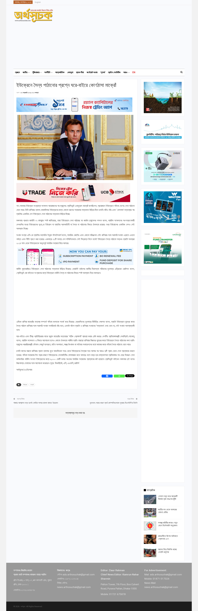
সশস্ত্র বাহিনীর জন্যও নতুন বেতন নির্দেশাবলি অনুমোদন (167, 524)
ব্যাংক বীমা (80, 72)
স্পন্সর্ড (102, 72)
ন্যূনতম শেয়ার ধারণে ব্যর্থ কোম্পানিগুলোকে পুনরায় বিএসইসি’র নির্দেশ (113, 403)
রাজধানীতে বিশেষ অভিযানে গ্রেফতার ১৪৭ (168, 537)
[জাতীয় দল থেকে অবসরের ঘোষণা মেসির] (150, 512)
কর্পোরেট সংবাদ (92, 72)
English (38, 2)
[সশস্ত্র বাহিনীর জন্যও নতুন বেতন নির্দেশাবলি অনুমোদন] (150, 526)
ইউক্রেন (25, 384)
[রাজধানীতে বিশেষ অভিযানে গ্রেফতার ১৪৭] (150, 539)
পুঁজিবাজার (35, 72)
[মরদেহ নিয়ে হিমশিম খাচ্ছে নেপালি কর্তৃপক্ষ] (150, 552)
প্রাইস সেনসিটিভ (114, 72)
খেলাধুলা (70, 72)
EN (133, 72)
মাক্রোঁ (32, 384)
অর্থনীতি (47, 72)
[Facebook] (107, 376)
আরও (125, 72)
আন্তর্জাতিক (59, 72)
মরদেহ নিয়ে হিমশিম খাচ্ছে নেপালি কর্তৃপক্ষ (167, 550)
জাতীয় (25, 72)
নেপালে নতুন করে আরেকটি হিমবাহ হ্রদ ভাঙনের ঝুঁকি (167, 497)
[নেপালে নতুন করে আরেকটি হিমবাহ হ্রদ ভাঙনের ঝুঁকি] (150, 499)
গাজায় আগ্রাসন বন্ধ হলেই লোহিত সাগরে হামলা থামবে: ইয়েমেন (35, 403)
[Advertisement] (101, 44)
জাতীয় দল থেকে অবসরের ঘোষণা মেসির (167, 511)
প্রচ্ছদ (17, 72)
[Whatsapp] (119, 376)
